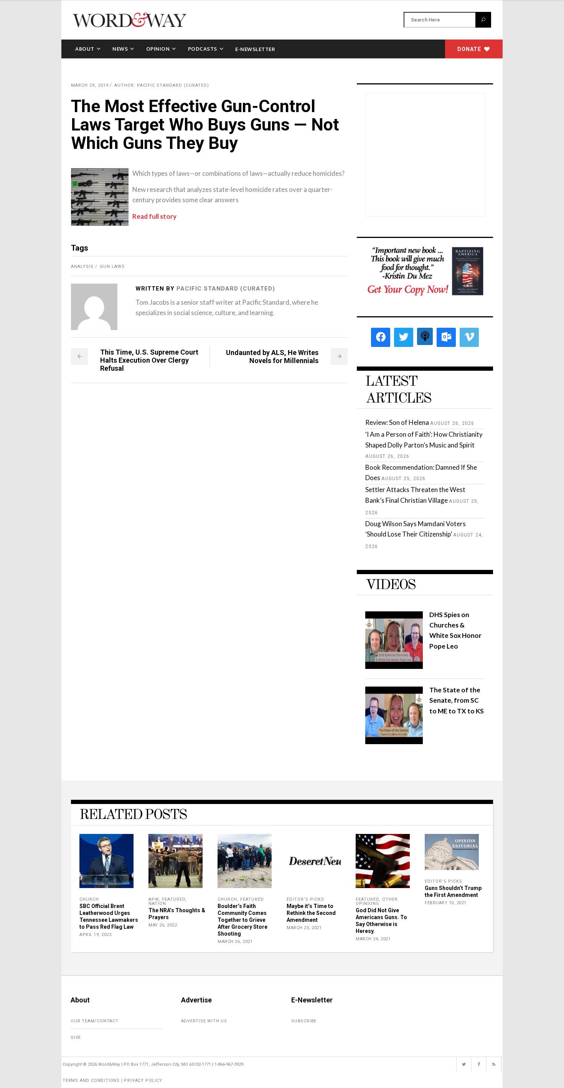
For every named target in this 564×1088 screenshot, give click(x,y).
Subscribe (304, 1021)
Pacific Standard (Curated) (225, 288)
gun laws (112, 266)
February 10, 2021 (446, 902)
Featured (173, 899)
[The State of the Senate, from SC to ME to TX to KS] (394, 742)
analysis (82, 266)
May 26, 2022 (162, 925)
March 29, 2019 (90, 85)
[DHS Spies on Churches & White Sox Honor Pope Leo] (394, 666)
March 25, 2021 (304, 927)
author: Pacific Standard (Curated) (161, 85)
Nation (157, 903)
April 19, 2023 (95, 934)
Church (89, 899)
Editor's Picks (305, 899)
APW (153, 899)
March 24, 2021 (373, 938)
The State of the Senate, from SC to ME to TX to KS (456, 700)
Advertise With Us (204, 1021)
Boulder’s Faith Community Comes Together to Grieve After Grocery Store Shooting (242, 920)
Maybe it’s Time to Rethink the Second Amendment (311, 913)
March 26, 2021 (235, 941)
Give (76, 1037)
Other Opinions (377, 901)
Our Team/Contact (95, 1021)
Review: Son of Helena (397, 422)
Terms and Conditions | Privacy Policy (112, 1080)
